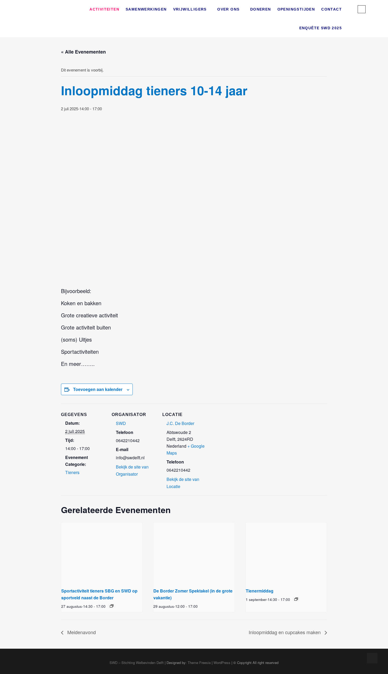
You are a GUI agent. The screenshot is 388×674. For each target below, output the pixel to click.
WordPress (222, 662)
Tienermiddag (259, 591)
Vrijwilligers (190, 9)
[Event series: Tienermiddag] (296, 599)
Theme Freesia (199, 662)
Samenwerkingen (146, 9)
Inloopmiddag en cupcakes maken (285, 632)
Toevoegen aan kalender (97, 389)
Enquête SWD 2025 (320, 28)
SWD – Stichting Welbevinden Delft (137, 662)
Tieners (72, 472)
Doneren (260, 9)
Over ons (228, 9)
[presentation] (101, 553)
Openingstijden (296, 9)
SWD (121, 423)
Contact (331, 9)
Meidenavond (81, 632)
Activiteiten (104, 9)
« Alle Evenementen (83, 51)
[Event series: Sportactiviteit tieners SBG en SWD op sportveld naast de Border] (111, 606)
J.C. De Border (180, 423)
